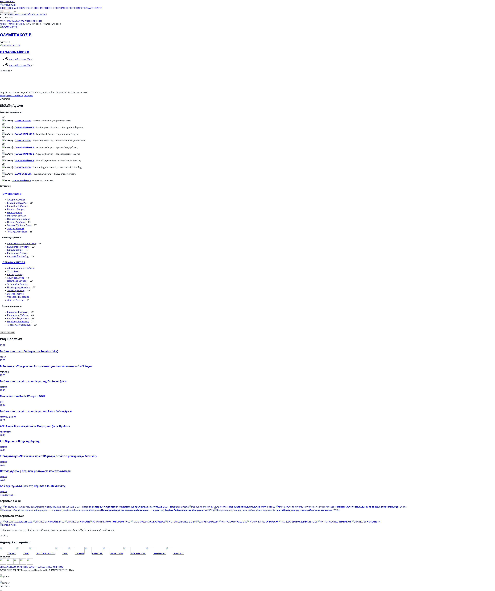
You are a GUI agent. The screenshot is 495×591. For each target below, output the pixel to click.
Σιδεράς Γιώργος (15, 293)
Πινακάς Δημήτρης (16, 222)
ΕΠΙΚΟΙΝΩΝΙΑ (7, 566)
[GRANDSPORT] (8, 4)
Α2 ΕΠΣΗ (27, 8)
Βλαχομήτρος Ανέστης (18, 246)
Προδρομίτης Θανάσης (18, 287)
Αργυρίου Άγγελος (16, 199)
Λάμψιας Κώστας (15, 277)
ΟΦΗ (2, 8)
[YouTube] (16, 563)
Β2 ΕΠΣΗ (43, 8)
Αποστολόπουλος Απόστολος (21, 243)
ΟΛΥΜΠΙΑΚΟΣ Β (16, 35)
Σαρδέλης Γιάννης (16, 290)
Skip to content (7, 1)
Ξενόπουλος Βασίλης (17, 284)
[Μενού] (15, 11)
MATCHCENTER (16, 24)
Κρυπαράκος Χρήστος (18, 315)
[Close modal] (1, 580)
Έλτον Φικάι (13, 271)
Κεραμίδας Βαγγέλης (17, 203)
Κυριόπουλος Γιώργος (18, 318)
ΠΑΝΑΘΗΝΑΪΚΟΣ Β (14, 52)
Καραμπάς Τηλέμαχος (17, 312)
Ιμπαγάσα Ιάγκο (15, 249)
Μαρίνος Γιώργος (15, 209)
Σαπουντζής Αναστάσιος (19, 225)
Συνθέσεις (18, 95)
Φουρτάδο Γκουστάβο (20, 59)
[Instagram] (10, 563)
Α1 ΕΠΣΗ (18, 8)
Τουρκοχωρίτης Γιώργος (19, 324)
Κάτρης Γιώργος (15, 274)
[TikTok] (30, 563)
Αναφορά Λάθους (7, 332)
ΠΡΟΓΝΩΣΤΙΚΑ (80, 8)
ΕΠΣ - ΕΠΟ (53, 8)
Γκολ (10, 95)
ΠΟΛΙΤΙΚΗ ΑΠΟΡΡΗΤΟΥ (51, 566)
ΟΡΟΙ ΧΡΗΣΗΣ (21, 566)
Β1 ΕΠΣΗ (35, 8)
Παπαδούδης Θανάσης (18, 219)
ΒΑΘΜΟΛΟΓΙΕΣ (65, 8)
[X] (23, 563)
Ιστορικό (28, 95)
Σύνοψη (4, 95)
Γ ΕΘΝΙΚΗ (9, 8)
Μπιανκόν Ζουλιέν (16, 215)
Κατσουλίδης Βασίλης (18, 256)
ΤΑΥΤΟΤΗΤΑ (34, 566)
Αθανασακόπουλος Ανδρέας (21, 268)
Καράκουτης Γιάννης (17, 253)
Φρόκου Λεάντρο (15, 300)
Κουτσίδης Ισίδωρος (17, 206)
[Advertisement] (247, 89)
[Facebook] (3, 563)
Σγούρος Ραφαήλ (15, 228)
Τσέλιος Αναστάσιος (17, 231)
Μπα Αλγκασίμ (14, 212)
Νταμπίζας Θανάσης (17, 280)
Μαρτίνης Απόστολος (18, 321)
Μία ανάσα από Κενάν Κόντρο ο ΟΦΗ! (28, 14)
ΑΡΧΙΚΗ (3, 24)
